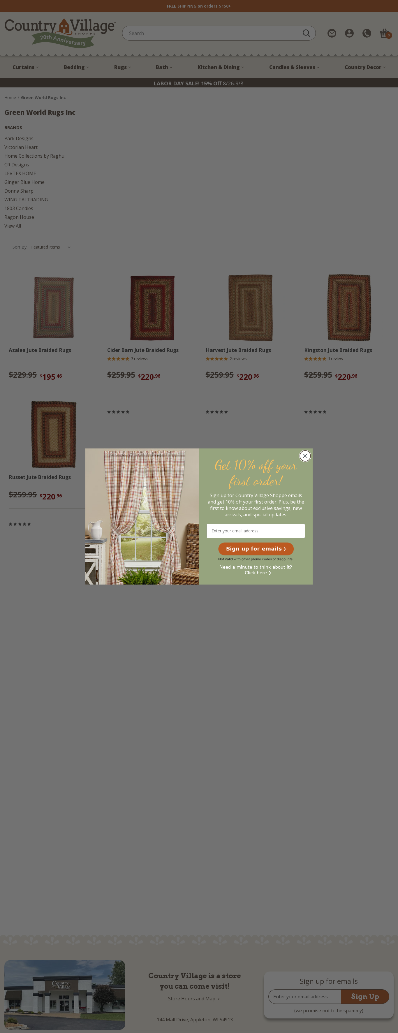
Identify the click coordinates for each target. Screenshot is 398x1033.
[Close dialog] (305, 456)
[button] (256, 549)
